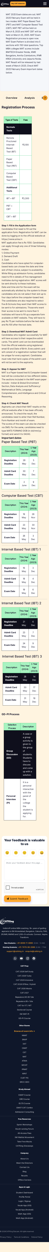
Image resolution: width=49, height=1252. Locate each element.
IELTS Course (24, 1103)
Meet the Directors (24, 1163)
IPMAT (24, 1069)
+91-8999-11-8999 (24, 943)
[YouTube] (21, 958)
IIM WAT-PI (24, 1014)
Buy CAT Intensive (18, 3)
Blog (25, 1171)
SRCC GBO (24, 1082)
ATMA (24, 1061)
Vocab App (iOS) (25, 1205)
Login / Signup (24, 1201)
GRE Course (24, 1099)
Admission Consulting (24, 1112)
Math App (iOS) (24, 1214)
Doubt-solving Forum (24, 1129)
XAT (24, 1044)
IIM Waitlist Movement (24, 1137)
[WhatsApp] (15, 958)
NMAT (24, 1035)
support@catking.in (15, 951)
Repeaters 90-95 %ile (24, 997)
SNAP (24, 1039)
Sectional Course (24, 1010)
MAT (25, 1056)
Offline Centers (24, 1180)
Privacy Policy (5, 1237)
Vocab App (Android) (24, 1210)
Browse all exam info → (24, 1031)
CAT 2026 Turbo (25, 976)
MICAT (24, 1065)
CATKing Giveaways (24, 1146)
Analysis (29, 97)
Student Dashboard (24, 1192)
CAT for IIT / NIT (24, 1005)
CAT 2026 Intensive (24, 980)
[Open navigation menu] (45, 4)
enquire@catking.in (33, 951)
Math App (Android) (24, 1218)
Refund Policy (36, 1237)
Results (24, 1175)
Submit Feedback (19, 898)
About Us (24, 1159)
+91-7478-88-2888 (26, 947)
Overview (11, 97)
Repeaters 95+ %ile (24, 1001)
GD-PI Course (24, 1018)
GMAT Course (24, 1095)
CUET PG (24, 1078)
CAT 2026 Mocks (24, 988)
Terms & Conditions (21, 1237)
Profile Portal (24, 1197)
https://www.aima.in (12, 239)
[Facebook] (33, 958)
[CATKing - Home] (5, 3)
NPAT (24, 1073)
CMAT (24, 1048)
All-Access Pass (24, 1133)
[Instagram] (27, 958)
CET (24, 1052)
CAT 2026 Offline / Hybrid (24, 984)
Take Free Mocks (24, 1141)
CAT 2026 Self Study (24, 971)
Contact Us (24, 1167)
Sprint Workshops (24, 1124)
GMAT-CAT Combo (24, 1108)
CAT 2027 (24, 993)
